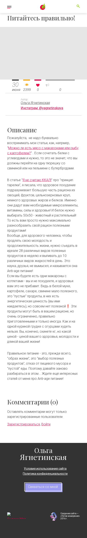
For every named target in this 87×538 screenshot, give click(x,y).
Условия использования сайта (45, 468)
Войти (45, 424)
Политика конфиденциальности (45, 473)
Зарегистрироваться (23, 424)
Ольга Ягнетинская (35, 103)
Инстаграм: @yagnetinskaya (42, 108)
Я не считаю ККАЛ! (37, 180)
